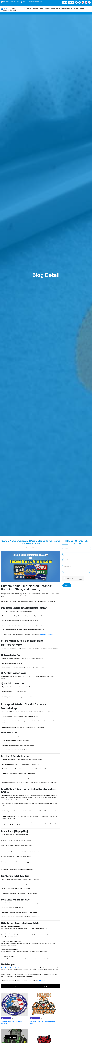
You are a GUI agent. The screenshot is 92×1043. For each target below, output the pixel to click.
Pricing (29, 8)
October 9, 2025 (30, 547)
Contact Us (82, 8)
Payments (35, 8)
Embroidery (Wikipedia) (46, 634)
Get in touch (42, 980)
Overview (47, 8)
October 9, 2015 (35, 1018)
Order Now (12, 1037)
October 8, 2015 (6, 1018)
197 (17, 986)
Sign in (65, 2)
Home (24, 8)
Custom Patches (55, 8)
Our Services (74, 8)
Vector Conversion (65, 8)
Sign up (71, 2)
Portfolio (42, 8)
